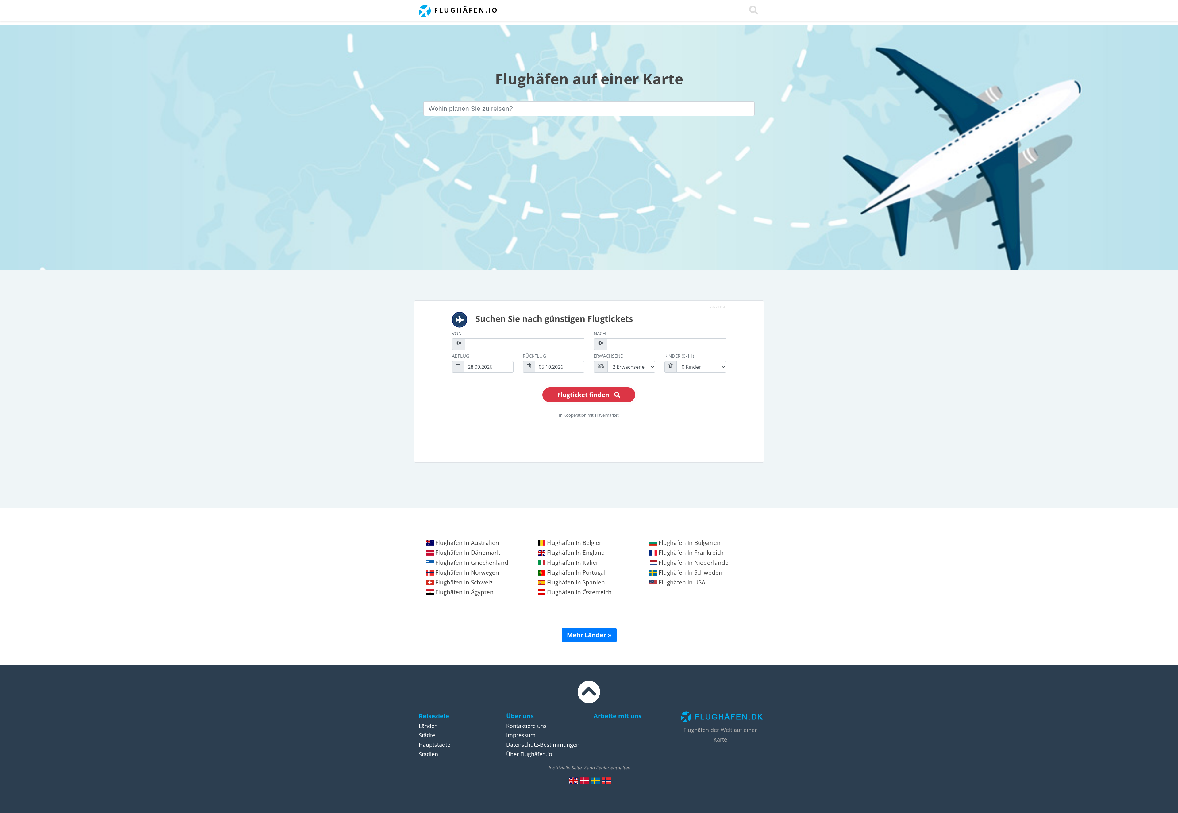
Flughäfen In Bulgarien (689, 543)
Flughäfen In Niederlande (693, 563)
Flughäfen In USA (681, 582)
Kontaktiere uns (526, 726)
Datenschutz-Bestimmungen (542, 744)
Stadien (428, 754)
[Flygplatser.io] (595, 780)
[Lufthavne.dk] (584, 780)
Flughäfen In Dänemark (467, 553)
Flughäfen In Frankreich (690, 553)
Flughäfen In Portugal (575, 572)
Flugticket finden (583, 395)
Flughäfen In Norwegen (466, 572)
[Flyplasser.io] (606, 780)
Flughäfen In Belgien (574, 543)
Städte (427, 735)
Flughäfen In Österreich (578, 592)
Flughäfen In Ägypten (464, 592)
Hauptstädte (434, 744)
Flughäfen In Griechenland (471, 563)
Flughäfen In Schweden (689, 572)
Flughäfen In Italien (572, 563)
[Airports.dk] (573, 780)
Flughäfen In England (575, 553)
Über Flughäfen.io (529, 754)
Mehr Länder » (589, 635)
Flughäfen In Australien (466, 543)
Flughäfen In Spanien (575, 582)
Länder (428, 726)
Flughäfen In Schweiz (463, 582)
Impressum (521, 735)
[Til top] (589, 697)
